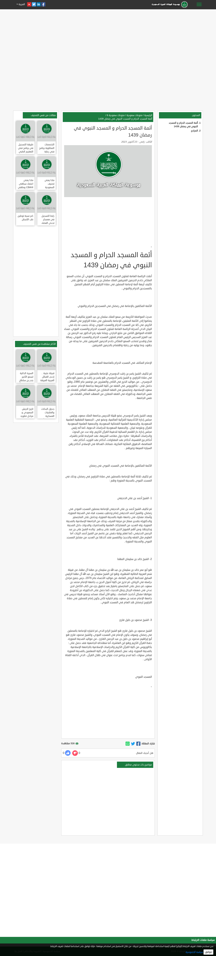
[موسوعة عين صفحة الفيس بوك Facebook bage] (43, 4)
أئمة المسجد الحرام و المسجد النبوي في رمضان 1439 (125, 118)
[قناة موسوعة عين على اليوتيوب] (29, 4)
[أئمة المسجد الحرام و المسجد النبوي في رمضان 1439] (138, 744)
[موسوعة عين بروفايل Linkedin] (39, 4)
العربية (21, 4)
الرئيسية (148, 115)
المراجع (194, 130)
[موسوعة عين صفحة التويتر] (34, 4)
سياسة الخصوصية (194, 952)
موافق (208, 952)
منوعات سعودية (134, 115)
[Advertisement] (108, 34)
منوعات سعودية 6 (116, 115)
